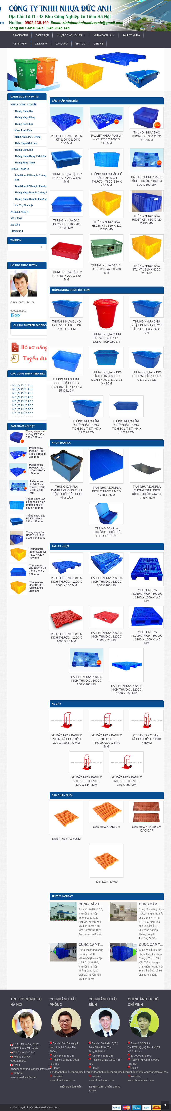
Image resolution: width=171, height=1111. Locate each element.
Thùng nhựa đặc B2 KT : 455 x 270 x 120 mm (66, 275)
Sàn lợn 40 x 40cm (66, 838)
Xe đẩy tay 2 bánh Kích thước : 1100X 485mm (147, 739)
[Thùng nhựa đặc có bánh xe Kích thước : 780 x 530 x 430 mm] (16, 505)
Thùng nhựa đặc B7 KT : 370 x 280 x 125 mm (35, 518)
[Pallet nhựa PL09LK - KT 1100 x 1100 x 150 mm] (18, 470)
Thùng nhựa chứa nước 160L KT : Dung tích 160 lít (106, 337)
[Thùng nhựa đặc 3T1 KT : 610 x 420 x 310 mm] (18, 588)
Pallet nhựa (19, 211)
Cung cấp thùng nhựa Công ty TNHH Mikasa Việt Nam (91, 945)
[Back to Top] (164, 1104)
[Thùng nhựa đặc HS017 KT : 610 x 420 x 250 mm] (16, 538)
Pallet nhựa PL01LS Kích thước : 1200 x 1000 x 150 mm (66, 581)
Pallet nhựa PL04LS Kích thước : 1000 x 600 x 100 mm (37, 487)
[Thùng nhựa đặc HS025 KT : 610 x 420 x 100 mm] (18, 571)
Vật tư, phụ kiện (24, 205)
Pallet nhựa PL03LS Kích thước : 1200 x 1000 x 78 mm (66, 637)
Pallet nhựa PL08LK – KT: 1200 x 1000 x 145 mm (37, 452)
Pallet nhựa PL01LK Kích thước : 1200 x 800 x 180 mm (106, 581)
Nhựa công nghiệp (23, 104)
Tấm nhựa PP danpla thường (31, 186)
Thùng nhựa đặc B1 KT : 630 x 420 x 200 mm (106, 269)
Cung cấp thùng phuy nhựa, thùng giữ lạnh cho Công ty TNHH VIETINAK (91, 904)
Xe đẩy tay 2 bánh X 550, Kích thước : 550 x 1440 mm (86, 781)
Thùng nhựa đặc (24, 111)
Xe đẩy (15, 224)
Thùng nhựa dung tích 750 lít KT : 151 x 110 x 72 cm (147, 376)
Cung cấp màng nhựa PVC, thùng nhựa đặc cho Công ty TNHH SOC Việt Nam (151, 904)
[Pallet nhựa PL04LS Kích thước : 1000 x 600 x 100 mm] (18, 487)
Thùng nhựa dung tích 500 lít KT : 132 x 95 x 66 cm (67, 325)
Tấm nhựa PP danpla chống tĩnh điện (33, 177)
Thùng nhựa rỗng (25, 117)
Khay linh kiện (23, 130)
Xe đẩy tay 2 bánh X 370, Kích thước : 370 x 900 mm (126, 781)
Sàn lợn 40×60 (107, 881)
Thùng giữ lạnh (24, 149)
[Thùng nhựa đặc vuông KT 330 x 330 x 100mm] (16, 437)
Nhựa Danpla (19, 169)
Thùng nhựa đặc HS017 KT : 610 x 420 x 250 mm (35, 535)
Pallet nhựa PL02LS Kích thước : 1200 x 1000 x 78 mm (106, 636)
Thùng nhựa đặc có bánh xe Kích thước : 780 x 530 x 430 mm (35, 503)
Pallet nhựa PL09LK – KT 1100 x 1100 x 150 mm (37, 469)
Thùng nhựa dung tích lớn (30, 156)
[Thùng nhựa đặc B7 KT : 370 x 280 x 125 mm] (16, 521)
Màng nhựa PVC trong (27, 136)
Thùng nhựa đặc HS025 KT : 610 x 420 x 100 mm (37, 570)
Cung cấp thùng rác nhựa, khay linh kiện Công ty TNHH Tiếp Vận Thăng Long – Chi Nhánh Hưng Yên (151, 945)
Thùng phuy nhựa (25, 162)
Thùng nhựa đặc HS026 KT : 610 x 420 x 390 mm (37, 553)
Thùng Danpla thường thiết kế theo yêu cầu (106, 532)
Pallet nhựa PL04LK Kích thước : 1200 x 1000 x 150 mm (126, 689)
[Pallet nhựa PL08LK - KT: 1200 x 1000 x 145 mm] (18, 454)
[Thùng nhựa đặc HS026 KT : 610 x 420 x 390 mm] (18, 554)
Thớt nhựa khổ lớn (26, 143)
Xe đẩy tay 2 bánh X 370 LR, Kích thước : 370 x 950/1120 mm (66, 739)
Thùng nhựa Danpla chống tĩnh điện (36, 192)
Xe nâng (16, 218)
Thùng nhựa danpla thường (31, 199)
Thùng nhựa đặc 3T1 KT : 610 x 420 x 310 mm (36, 586)
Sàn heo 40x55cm (106, 826)
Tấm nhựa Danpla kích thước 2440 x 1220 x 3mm (106, 491)
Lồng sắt (16, 231)
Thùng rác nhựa (24, 123)
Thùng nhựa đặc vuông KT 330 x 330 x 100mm (35, 434)
